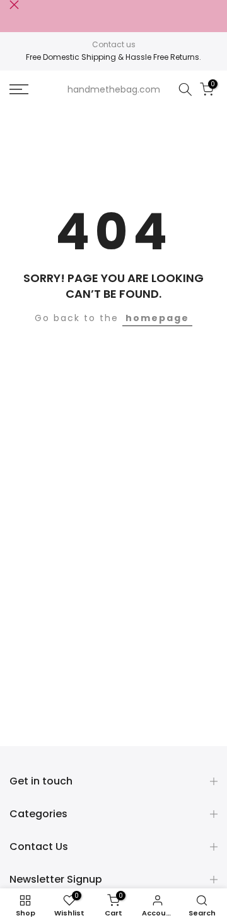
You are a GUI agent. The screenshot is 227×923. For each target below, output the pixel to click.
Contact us (114, 44)
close (14, 4)
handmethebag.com (113, 89)
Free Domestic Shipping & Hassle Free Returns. (113, 57)
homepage (157, 318)
